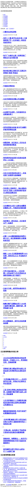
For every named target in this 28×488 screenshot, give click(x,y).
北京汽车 (5, 20)
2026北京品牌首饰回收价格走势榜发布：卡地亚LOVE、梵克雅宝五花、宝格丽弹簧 (15, 360)
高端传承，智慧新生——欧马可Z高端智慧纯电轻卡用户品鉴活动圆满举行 (15, 441)
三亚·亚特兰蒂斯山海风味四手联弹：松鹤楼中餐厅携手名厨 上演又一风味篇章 (15, 392)
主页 (7, 28)
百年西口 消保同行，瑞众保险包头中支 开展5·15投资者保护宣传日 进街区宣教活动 (15, 190)
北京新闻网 (8, 484)
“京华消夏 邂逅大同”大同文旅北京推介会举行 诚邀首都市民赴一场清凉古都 (15, 422)
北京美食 (5, 23)
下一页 (5, 347)
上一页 (5, 337)
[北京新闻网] (6, 12)
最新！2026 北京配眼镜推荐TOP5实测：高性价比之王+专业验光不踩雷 (15, 256)
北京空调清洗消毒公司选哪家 (13, 99)
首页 (4, 14)
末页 (4, 348)
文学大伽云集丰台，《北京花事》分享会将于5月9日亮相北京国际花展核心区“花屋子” (14, 273)
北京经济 (5, 19)
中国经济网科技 (9, 86)
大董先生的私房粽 (9, 32)
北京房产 (5, 24)
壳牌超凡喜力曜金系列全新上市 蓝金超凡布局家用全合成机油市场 (14, 371)
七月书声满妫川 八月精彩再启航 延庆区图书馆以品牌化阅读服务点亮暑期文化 (15, 403)
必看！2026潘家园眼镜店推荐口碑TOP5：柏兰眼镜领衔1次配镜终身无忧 (14, 238)
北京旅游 (5, 26)
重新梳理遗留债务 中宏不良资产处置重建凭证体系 (15, 458)
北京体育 (5, 21)
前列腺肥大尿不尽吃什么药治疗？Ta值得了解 (14, 468)
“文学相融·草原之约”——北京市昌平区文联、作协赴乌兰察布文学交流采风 (15, 381)
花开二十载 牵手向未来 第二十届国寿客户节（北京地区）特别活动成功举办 (15, 40)
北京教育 (5, 17)
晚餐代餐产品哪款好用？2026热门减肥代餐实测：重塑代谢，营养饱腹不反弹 (14, 306)
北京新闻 (5, 16)
